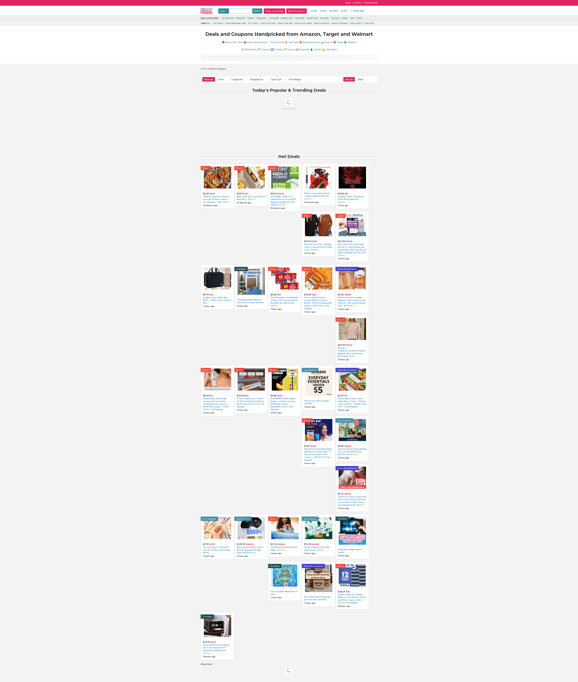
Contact (357, 3)
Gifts (359, 18)
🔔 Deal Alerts (329, 49)
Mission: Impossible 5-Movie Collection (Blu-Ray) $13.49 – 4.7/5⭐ (317, 196)
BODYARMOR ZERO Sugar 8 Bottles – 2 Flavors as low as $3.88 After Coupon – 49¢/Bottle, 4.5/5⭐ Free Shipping (283, 404)
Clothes (335, 18)
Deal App (369, 23)
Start (323, 10)
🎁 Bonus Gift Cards (232, 42)
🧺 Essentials (303, 49)
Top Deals (218, 23)
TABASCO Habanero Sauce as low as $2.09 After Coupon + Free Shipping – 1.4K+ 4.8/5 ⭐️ (216, 199)
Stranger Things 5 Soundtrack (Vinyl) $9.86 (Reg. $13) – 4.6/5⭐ (351, 199)
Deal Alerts (356, 23)
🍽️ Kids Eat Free (275, 42)
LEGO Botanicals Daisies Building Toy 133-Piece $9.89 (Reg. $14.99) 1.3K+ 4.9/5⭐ (352, 452)
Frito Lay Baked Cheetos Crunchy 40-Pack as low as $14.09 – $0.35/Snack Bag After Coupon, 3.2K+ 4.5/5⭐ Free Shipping (318, 303)
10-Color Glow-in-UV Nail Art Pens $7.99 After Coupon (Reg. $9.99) (216, 550)
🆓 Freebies (276, 49)
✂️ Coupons (263, 49)
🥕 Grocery (289, 49)
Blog (348, 3)
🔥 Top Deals (292, 42)
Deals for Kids (321, 23)
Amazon (240, 18)
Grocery (300, 18)
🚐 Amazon (327, 42)
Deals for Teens (303, 23)
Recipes (333, 10)
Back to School (296, 11)
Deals (344, 10)
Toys (351, 18)
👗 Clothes (316, 49)
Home (314, 10)
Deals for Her (267, 23)
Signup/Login (371, 3)
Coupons (274, 18)
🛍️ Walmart (350, 42)
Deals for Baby (339, 23)
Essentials (312, 18)
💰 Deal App (228, 18)
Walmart (262, 18)
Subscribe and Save (235, 23)
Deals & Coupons (274, 11)
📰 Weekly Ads (249, 49)
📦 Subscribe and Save (255, 42)
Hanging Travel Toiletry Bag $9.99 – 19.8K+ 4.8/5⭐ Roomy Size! (217, 300)
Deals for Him (284, 23)
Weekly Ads (287, 18)
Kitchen (324, 18)
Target (251, 18)
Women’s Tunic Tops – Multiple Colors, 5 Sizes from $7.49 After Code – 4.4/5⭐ (318, 247)
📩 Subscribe (357, 10)
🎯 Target (338, 42)
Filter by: (209, 79)
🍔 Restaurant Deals (309, 42)
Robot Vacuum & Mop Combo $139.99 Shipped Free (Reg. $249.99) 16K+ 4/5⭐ (250, 550)
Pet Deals (253, 23)
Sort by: (349, 79)
